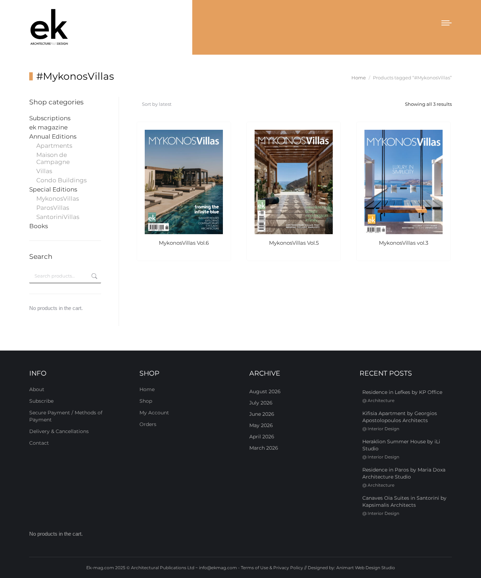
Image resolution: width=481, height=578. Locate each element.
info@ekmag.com (218, 567)
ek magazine (48, 127)
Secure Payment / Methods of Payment (65, 416)
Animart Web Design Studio (365, 567)
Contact (39, 443)
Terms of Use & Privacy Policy (272, 567)
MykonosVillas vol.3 (403, 242)
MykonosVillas (57, 198)
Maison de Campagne (53, 158)
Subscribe (41, 401)
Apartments (54, 145)
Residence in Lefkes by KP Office (402, 392)
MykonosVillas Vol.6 (184, 242)
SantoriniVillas (57, 216)
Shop (145, 401)
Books (38, 226)
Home (147, 389)
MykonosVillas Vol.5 (294, 242)
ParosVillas (52, 207)
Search (93, 276)
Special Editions (53, 189)
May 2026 (261, 425)
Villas (44, 171)
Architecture (381, 400)
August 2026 (265, 391)
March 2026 (263, 448)
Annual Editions (52, 136)
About (36, 389)
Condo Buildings (61, 180)
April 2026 (261, 436)
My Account (154, 412)
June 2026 (261, 414)
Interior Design (383, 428)
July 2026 (261, 403)
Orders (147, 424)
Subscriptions (49, 118)
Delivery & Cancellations (59, 431)
